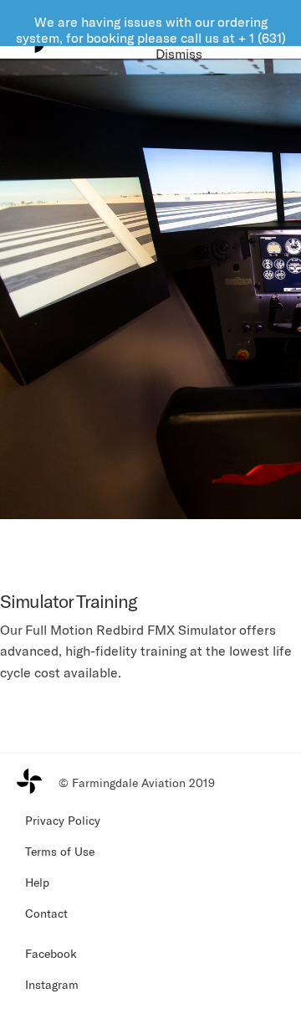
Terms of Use (59, 851)
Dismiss (179, 53)
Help (37, 882)
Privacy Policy (62, 820)
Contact (46, 913)
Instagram (52, 984)
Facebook (51, 953)
